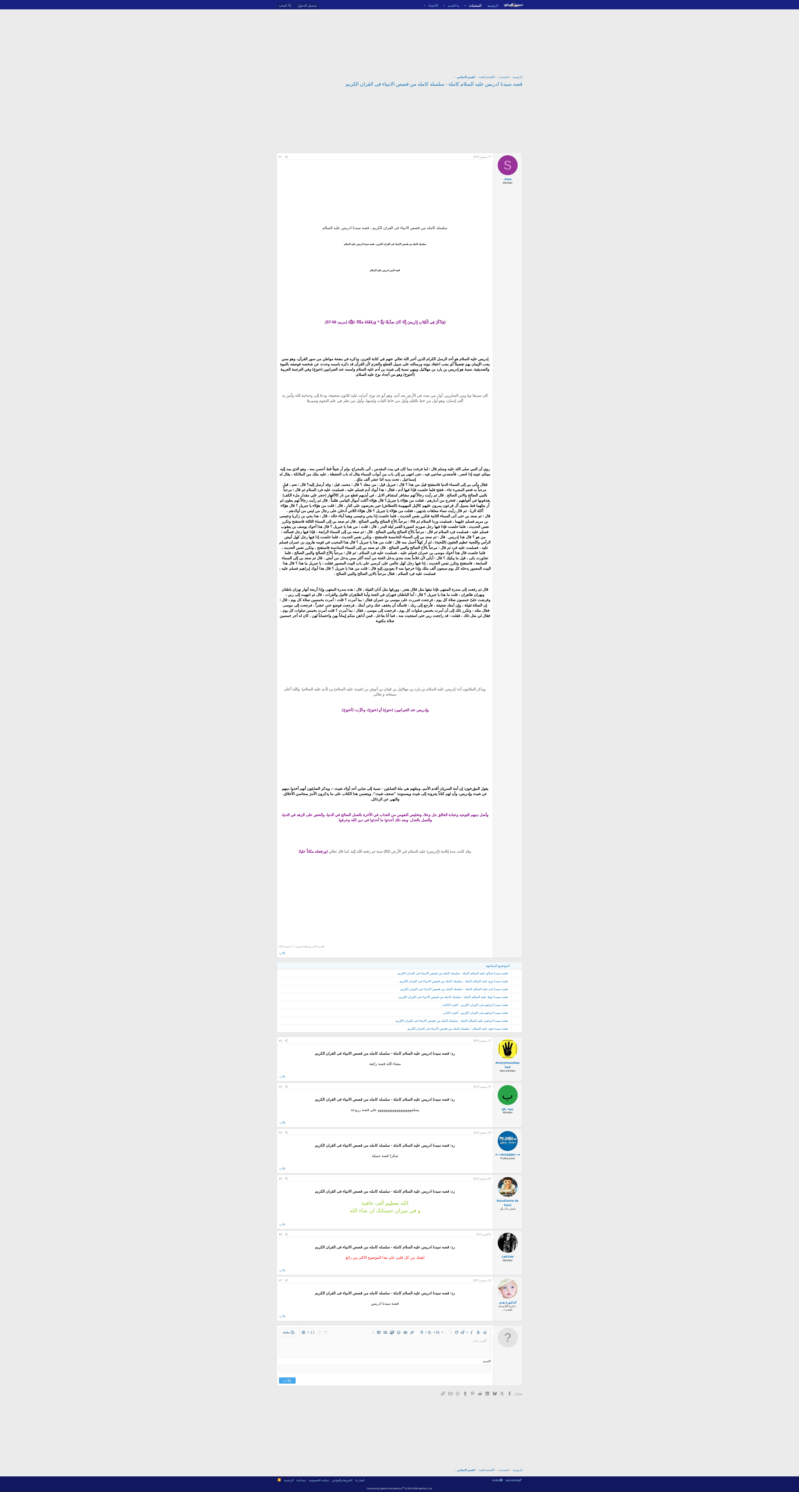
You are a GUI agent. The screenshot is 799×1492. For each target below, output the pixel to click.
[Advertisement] (399, 40)
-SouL (508, 179)
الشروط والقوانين (342, 1480)
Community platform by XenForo (400, 1488)
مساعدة (301, 1480)
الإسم (487, 1361)
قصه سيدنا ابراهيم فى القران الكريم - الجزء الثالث (475, 1005)
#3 (280, 1086)
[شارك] (286, 157)
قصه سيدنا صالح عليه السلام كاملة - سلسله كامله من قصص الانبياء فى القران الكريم (453, 973)
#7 (280, 1280)
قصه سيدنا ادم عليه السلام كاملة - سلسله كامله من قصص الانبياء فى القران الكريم (454, 989)
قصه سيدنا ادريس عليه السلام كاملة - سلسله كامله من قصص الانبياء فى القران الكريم (434, 83)
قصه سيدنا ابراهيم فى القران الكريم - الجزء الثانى (475, 1013)
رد (280, 953)
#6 (280, 1234)
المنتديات (475, 5)
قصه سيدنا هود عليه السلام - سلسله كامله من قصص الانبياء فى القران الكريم (457, 1028)
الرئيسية (493, 5)
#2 (280, 1040)
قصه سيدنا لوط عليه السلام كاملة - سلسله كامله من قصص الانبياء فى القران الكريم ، (452, 997)
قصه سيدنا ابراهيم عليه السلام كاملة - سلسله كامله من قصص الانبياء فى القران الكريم (452, 1020)
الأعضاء (433, 5)
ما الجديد (453, 5)
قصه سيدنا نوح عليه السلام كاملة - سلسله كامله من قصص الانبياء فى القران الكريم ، (453, 981)
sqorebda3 (512, 1480)
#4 (280, 1132)
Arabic (496, 1480)
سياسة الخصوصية (319, 1480)
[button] (465, 5)
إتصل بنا (360, 1480)
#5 (280, 1178)
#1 (280, 157)
